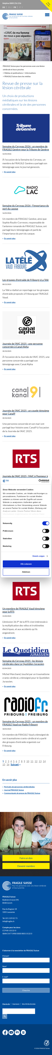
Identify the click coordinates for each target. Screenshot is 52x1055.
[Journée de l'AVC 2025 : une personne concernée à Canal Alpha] (26, 325)
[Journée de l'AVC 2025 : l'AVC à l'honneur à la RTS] (26, 458)
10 (27, 761)
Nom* (4, 966)
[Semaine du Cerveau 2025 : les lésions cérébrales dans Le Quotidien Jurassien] (26, 652)
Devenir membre (26, 866)
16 (8, 764)
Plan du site (6, 1004)
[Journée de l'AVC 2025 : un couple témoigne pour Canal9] (26, 392)
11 (31, 761)
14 (44, 761)
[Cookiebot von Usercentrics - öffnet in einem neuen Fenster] (38, 481)
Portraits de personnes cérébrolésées (19, 787)
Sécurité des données (28, 1004)
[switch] (45, 531)
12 (36, 761)
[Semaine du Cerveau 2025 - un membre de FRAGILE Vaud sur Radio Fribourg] (26, 706)
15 (3, 764)
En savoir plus (9, 172)
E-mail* (5, 977)
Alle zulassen (26, 564)
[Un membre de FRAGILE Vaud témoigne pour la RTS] (26, 591)
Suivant (15, 764)
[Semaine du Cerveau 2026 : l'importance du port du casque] (26, 191)
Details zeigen (39, 556)
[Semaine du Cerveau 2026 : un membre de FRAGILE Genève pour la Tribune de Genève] (26, 128)
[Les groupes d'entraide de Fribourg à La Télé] (26, 261)
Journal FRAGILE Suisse (14, 790)
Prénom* (5, 956)
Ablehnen (26, 572)
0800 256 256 (15, 3)
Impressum (15, 1004)
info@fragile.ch (8, 921)
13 (40, 761)
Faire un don (26, 858)
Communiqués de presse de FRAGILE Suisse (22, 793)
